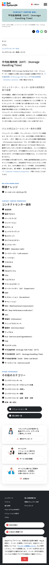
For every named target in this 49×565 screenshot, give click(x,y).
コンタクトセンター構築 (14, 393)
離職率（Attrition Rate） (15, 328)
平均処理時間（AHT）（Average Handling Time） (24, 354)
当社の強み (13, 525)
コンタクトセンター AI (13, 380)
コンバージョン (11, 223)
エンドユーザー (11, 245)
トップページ (9, 498)
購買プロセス (10, 214)
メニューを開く (45, 4)
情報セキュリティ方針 (31, 502)
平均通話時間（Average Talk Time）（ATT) (22, 350)
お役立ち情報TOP (16, 532)
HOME (3, 25)
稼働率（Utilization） (13, 319)
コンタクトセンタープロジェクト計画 (19, 385)
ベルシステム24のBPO (12, 509)
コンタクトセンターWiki (10, 48)
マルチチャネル (11, 345)
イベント (7, 502)
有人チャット (10, 236)
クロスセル (9, 262)
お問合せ (36, 4)
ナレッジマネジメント (13, 323)
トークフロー (10, 258)
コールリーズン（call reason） (17, 253)
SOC (6, 315)
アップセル (9, 332)
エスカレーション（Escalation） (18, 297)
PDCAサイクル (10, 271)
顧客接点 (8, 266)
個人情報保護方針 (30, 498)
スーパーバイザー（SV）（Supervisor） (20, 288)
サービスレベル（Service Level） (18, 363)
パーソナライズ (11, 218)
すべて (4, 41)
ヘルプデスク (10, 279)
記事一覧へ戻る (11, 402)
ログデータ (9, 227)
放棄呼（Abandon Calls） (15, 249)
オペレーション (11, 301)
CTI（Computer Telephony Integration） (16, 171)
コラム (4, 45)
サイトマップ (28, 506)
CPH (6, 275)
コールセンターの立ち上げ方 (16, 192)
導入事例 (7, 506)
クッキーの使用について (27, 546)
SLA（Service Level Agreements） (19, 336)
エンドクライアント (12, 231)
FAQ (6, 341)
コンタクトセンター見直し (15, 389)
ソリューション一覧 (19, 409)
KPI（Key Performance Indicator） (19, 310)
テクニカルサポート (12, 284)
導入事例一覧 (17, 416)
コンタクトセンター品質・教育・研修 (19, 398)
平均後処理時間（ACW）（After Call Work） (22, 358)
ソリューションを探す (12, 513)
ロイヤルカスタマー (12, 240)
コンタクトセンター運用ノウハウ (13, 52)
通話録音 (8, 209)
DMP (6, 293)
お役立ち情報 (9, 25)
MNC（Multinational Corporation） (19, 306)
